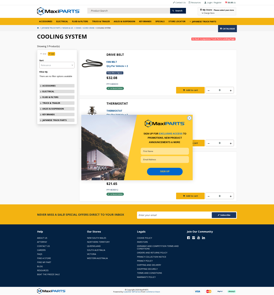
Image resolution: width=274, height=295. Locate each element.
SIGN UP (165, 171)
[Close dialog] (189, 118)
